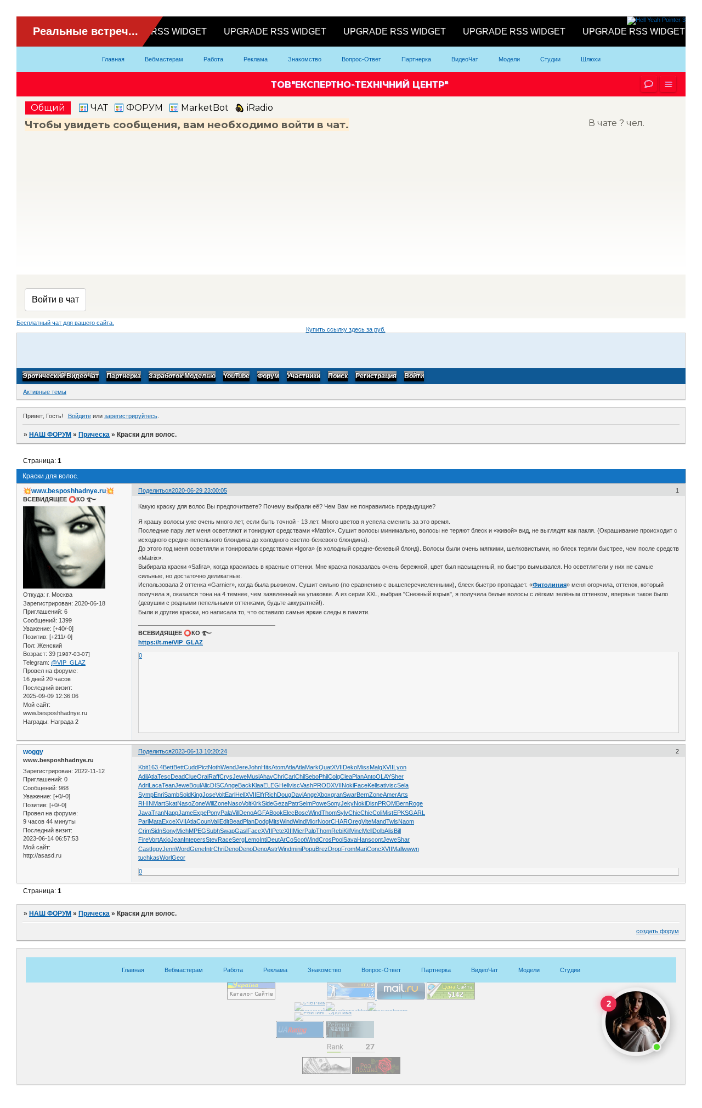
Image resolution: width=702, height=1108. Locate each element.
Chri (278, 776)
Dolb (378, 830)
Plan (358, 776)
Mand (378, 821)
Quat (325, 767)
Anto (370, 776)
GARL (417, 812)
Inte (189, 839)
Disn (372, 803)
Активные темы (44, 392)
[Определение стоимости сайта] (451, 997)
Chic (354, 812)
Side (267, 803)
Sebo (312, 776)
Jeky (347, 803)
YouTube (236, 376)
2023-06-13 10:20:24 (199, 751)
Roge (416, 803)
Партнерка (416, 59)
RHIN (145, 803)
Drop (334, 849)
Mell (367, 830)
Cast (144, 849)
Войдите (79, 416)
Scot (299, 839)
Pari (143, 821)
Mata (155, 821)
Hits (266, 767)
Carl (289, 776)
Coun (203, 821)
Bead (236, 821)
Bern (362, 794)
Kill (346, 830)
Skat (171, 803)
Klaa (257, 785)
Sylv (342, 812)
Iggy (156, 849)
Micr (312, 821)
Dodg (261, 821)
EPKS (401, 812)
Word (183, 849)
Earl (230, 794)
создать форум (657, 931)
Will (209, 803)
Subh (213, 830)
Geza (280, 803)
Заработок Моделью (182, 376)
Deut (273, 839)
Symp (146, 794)
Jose (209, 794)
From (348, 849)
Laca (155, 785)
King (196, 794)
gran (337, 794)
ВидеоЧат (464, 59)
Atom (278, 767)
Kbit (143, 767)
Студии (550, 59)
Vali (215, 821)
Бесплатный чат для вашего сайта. (65, 322)
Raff (213, 776)
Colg (334, 776)
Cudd (191, 767)
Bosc (301, 812)
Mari (361, 849)
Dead (178, 776)
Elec (289, 812)
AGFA (261, 812)
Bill (397, 830)
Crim (144, 830)
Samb (171, 794)
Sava (350, 839)
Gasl (241, 830)
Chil (300, 776)
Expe (200, 812)
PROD (322, 785)
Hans (364, 839)
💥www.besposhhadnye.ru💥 (68, 491)
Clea (346, 776)
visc (294, 785)
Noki (348, 785)
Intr (209, 849)
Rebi (337, 830)
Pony (213, 812)
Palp (310, 830)
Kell (372, 785)
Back (245, 785)
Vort (154, 839)
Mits (274, 821)
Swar (349, 794)
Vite (366, 821)
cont (377, 839)
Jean (177, 839)
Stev (212, 839)
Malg (376, 767)
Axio (165, 839)
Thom (329, 812)
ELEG (271, 785)
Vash (306, 785)
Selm (305, 803)
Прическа (94, 434)
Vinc (356, 830)
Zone (376, 794)
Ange (231, 785)
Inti (263, 839)
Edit (224, 821)
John (254, 767)
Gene (197, 849)
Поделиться (155, 490)
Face (360, 785)
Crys (226, 776)
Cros (325, 839)
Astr (272, 849)
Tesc (164, 776)
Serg (238, 839)
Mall (397, 849)
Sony (334, 803)
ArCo (286, 839)
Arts (402, 794)
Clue (191, 776)
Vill (235, 812)
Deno (246, 812)
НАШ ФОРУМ (50, 434)
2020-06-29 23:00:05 (199, 490)
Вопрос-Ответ (361, 59)
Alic (205, 785)
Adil (143, 776)
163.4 (155, 767)
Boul (195, 785)
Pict (203, 767)
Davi (297, 794)
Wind (314, 812)
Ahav (266, 776)
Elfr (260, 794)
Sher (397, 776)
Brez (321, 849)
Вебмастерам (164, 59)
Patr (293, 803)
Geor (178, 857)
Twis (392, 821)
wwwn (411, 849)
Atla (290, 767)
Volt (220, 794)
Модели (509, 59)
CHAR (339, 821)
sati (381, 785)
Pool (337, 839)
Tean (168, 785)
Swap (227, 830)
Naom (406, 821)
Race (225, 839)
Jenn (169, 849)
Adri (143, 785)
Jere (242, 767)
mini (296, 849)
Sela (403, 785)
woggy (33, 752)
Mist (387, 812)
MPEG (197, 830)
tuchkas (149, 857)
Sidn (156, 830)
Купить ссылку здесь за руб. (346, 329)
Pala (226, 812)
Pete (278, 830)
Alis (389, 830)
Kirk (256, 803)
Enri (159, 794)
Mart (159, 803)
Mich (182, 830)
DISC (217, 785)
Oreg (354, 821)
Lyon (399, 767)
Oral (202, 776)
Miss (363, 767)
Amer (390, 794)
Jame (185, 812)
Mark (312, 767)
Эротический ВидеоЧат (60, 376)
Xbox (324, 794)
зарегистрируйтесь (130, 416)
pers (200, 839)
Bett (168, 767)
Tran (157, 812)
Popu (308, 849)
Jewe (240, 776)
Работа (213, 59)
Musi (253, 776)
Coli (377, 812)
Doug (284, 794)
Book (276, 812)
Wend (228, 767)
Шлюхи (591, 59)
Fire (143, 839)
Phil (323, 776)
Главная (113, 59)
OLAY (383, 776)
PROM (387, 803)
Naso (184, 803)
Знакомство (304, 59)
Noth (214, 767)
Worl (166, 857)
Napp (171, 812)
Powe (319, 803)
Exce (169, 821)
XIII (288, 830)
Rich (271, 794)
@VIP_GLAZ (68, 662)
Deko (350, 767)
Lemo (252, 839)
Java (144, 812)
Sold (185, 794)
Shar (403, 839)
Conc (374, 849)
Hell (284, 785)
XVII (337, 767)
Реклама (256, 59)
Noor (324, 821)
